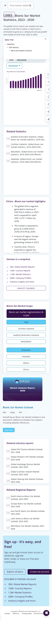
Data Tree (9, 39)
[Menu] (5, 5)
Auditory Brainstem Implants (26, 335)
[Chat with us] (46, 613)
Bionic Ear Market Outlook (21, 50)
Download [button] (13, 66)
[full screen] (49, 74)
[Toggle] (6, 44)
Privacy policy (27, 613)
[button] (11, 44)
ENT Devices (14, 47)
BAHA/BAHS (26, 341)
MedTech (11, 44)
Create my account (39, 571)
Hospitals (26, 356)
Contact (7, 613)
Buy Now (9, 430)
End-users (26, 350)
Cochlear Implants (26, 328)
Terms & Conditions (40, 613)
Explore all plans (15, 571)
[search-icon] (30, 5)
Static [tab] (11, 60)
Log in (9, 14)
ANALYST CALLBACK (26, 288)
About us (16, 613)
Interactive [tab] (21, 60)
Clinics (26, 369)
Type (26, 322)
